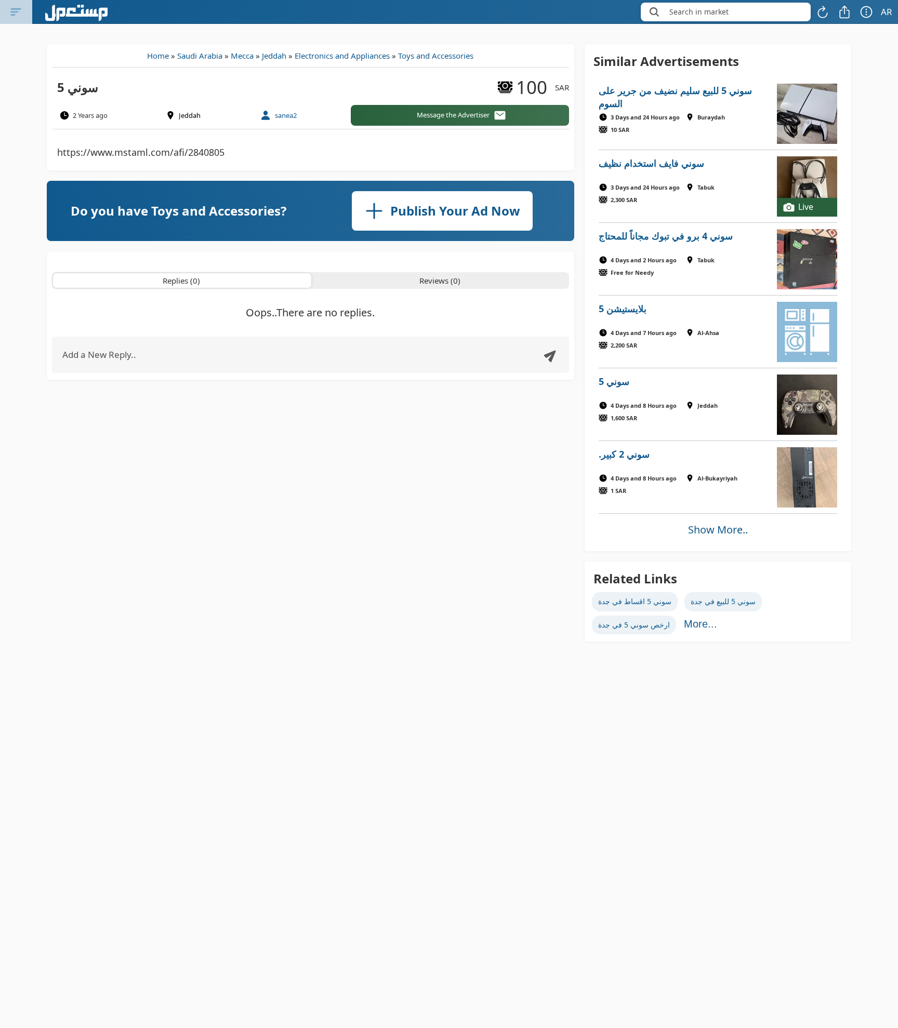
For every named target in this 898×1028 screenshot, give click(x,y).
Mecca (242, 55)
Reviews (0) (439, 280)
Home (158, 55)
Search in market (699, 12)
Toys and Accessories (435, 55)
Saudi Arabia (199, 55)
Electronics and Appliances (342, 55)
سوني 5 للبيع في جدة (723, 601)
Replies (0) (181, 280)
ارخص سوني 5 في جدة (634, 625)
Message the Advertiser (453, 114)
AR (886, 12)
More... (700, 624)
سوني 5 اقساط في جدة (634, 601)
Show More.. (718, 530)
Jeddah (274, 55)
